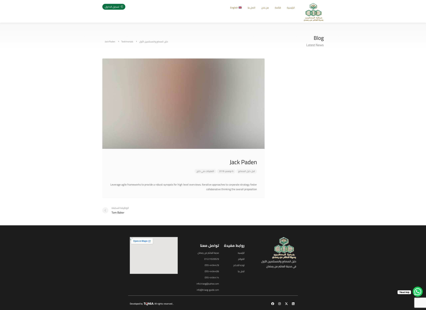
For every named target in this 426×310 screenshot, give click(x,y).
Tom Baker (120, 210)
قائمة (278, 7)
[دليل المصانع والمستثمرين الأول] (314, 11)
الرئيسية (291, 7)
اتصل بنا (251, 7)
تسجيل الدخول (112, 6)
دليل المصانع (244, 171)
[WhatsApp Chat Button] (418, 292)
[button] (25, 160)
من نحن (265, 7)
